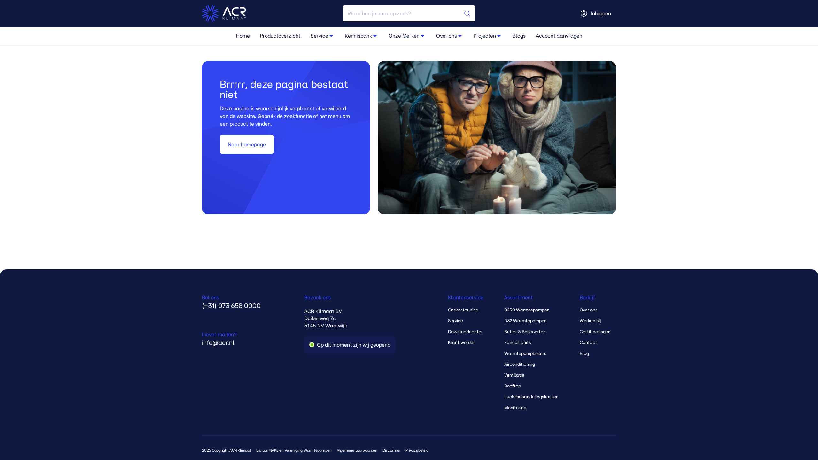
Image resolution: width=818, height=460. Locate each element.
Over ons (446, 36)
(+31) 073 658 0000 (231, 302)
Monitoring (515, 407)
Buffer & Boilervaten (525, 331)
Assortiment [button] (518, 297)
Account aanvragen (559, 36)
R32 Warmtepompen (525, 320)
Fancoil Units (517, 342)
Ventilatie (514, 375)
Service (319, 36)
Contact (588, 342)
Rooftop (512, 385)
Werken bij (590, 320)
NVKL (274, 450)
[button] (331, 36)
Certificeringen (595, 331)
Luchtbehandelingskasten (531, 396)
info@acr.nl (219, 339)
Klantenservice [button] (465, 297)
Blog (584, 353)
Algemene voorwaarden (357, 450)
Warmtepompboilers (525, 353)
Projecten (485, 36)
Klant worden (462, 342)
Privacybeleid (416, 450)
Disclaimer (391, 450)
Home (243, 36)
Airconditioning (519, 364)
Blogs (519, 36)
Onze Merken (404, 36)
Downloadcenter (465, 331)
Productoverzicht (280, 36)
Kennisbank (358, 36)
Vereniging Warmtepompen (308, 450)
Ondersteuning (463, 309)
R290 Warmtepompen (527, 309)
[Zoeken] (467, 14)
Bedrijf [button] (587, 297)
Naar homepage (247, 144)
